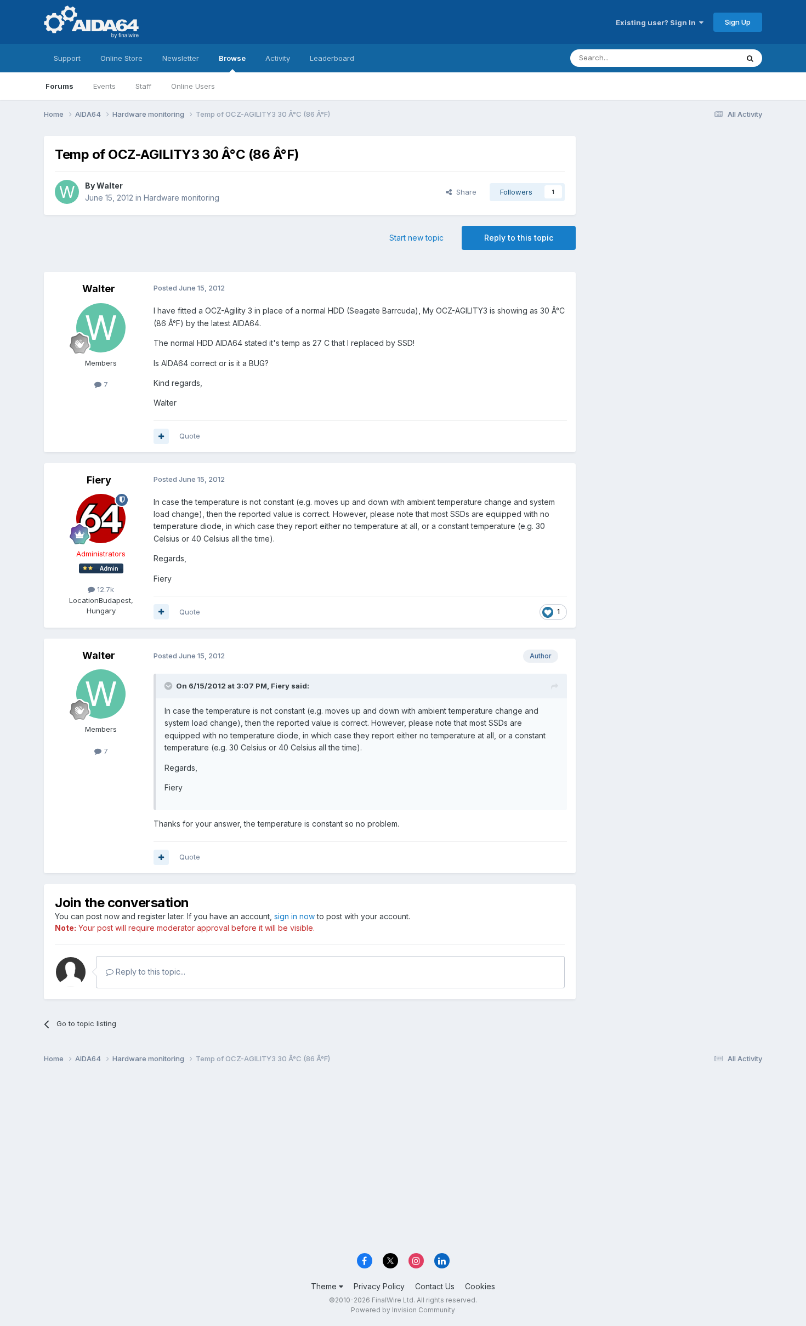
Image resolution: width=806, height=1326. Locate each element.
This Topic (706, 58)
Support (67, 58)
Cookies (480, 1286)
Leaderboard (332, 58)
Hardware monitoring (181, 197)
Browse (232, 58)
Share (464, 191)
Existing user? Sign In (657, 22)
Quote (189, 435)
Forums (59, 86)
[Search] (750, 58)
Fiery (99, 480)
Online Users (193, 86)
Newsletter (180, 58)
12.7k (104, 589)
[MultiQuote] (161, 436)
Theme (325, 1286)
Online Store (121, 58)
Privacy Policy (379, 1286)
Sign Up (738, 22)
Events (104, 86)
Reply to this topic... (149, 971)
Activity (277, 58)
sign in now (294, 916)
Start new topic (416, 237)
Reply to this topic (518, 237)
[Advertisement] (674, 209)
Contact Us (435, 1286)
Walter (110, 185)
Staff (143, 86)
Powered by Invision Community (403, 1310)
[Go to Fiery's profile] (101, 518)
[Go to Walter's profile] (67, 192)
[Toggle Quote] (169, 685)
